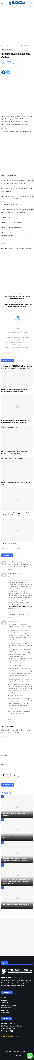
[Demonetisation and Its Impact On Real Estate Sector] (17, 829)
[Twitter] (17, 1055)
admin (9, 62)
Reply (10, 569)
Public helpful (6, 49)
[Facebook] (14, 1055)
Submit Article (6, 1008)
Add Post (4, 1010)
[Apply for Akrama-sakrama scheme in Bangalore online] (17, 468)
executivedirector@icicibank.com (18, 567)
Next (12, 548)
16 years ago (19, 562)
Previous (5, 548)
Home (3, 998)
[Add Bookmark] (31, 72)
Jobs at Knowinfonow (8, 1005)
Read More (20, 985)
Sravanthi (10, 562)
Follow (17, 328)
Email (4, 765)
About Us (4, 1000)
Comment (5, 737)
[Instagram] (20, 1055)
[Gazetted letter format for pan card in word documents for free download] (17, 437)
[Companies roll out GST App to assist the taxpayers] (17, 806)
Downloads (5, 1013)
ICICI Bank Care (12, 574)
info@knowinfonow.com (11, 1036)
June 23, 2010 (11, 64)
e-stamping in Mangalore (8, 544)
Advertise (4, 1003)
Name (4, 755)
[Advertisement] (17, 25)
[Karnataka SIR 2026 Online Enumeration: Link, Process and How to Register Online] (17, 376)
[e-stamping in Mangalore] (17, 530)
